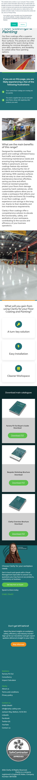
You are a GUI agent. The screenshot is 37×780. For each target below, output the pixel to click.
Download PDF (17, 435)
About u (5, 689)
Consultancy (7, 677)
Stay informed (18, 644)
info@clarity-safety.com (11, 709)
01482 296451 (7, 706)
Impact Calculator (9, 680)
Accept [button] (14, 24)
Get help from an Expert (15, 584)
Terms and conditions (10, 692)
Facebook (5, 718)
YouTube (5, 725)
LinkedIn (5, 715)
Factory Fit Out (8, 674)
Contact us (6, 728)
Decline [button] (23, 24)
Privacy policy (7, 695)
